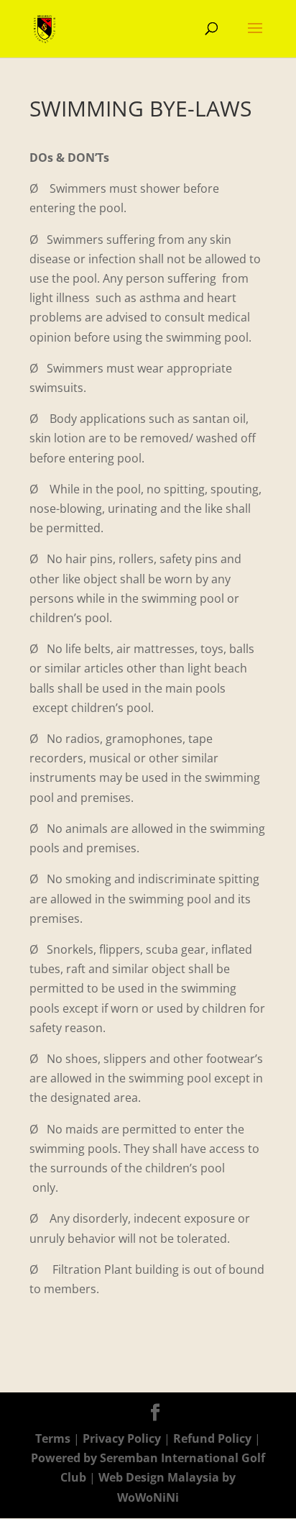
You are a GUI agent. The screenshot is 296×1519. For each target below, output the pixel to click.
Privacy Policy (123, 1438)
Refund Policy (213, 1438)
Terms (52, 1438)
